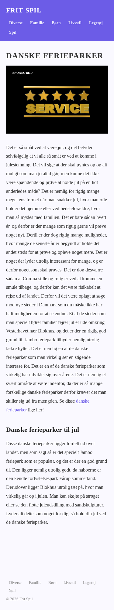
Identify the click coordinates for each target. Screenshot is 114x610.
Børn (56, 23)
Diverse (15, 23)
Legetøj (96, 23)
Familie (37, 23)
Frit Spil (24, 10)
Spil (12, 32)
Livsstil (74, 23)
